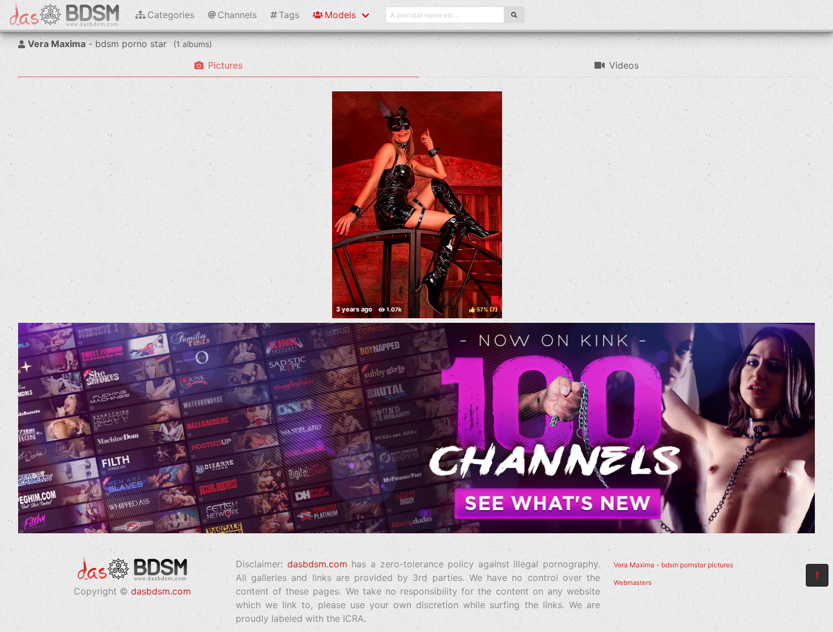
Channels (237, 14)
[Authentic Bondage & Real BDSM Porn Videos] (416, 530)
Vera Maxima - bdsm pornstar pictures (673, 565)
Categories (170, 14)
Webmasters (633, 583)
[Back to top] (817, 575)
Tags (289, 14)
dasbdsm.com (161, 591)
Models (340, 14)
